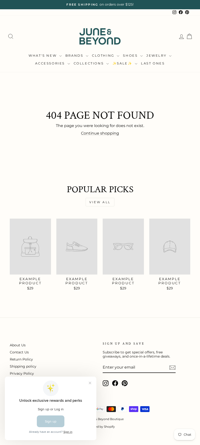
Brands (75, 55)
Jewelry (157, 55)
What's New (43, 55)
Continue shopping (100, 133)
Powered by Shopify (100, 426)
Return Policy (21, 359)
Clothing (104, 55)
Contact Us (19, 352)
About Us (18, 345)
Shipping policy (23, 366)
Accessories (50, 63)
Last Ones (153, 63)
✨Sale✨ (123, 63)
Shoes (131, 55)
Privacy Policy (22, 373)
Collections (89, 63)
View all (100, 202)
